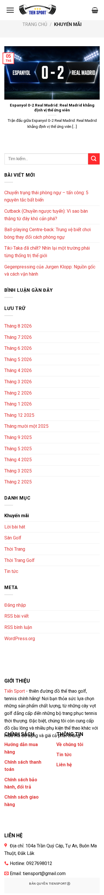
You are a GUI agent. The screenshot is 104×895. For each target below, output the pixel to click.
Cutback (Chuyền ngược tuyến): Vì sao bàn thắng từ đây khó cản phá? (46, 214)
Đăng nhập (15, 605)
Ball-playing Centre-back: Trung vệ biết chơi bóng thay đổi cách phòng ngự (47, 233)
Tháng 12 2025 (19, 415)
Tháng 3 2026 (18, 381)
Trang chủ (35, 24)
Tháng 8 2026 (18, 326)
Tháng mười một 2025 (26, 426)
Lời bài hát (14, 527)
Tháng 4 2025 (18, 459)
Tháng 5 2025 (18, 448)
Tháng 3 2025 (18, 471)
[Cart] (95, 10)
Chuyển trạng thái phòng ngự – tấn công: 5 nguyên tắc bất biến (46, 196)
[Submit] (94, 159)
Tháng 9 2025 (18, 437)
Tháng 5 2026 (18, 359)
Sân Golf (12, 538)
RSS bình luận (18, 627)
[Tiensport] (38, 10)
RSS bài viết (16, 616)
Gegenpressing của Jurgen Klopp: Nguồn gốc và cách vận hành (49, 270)
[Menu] (10, 10)
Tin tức (11, 571)
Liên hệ (64, 764)
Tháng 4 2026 (18, 370)
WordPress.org (19, 638)
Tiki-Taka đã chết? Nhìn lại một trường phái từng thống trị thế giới (47, 251)
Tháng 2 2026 (18, 393)
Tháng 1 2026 (18, 404)
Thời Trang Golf (19, 560)
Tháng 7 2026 (18, 337)
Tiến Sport (14, 691)
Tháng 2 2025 (18, 482)
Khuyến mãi (16, 515)
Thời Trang (14, 549)
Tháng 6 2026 (18, 348)
